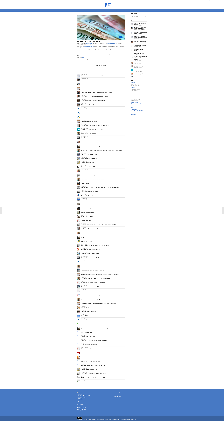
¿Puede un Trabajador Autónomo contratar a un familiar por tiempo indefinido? (97, 328)
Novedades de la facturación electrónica (89, 121)
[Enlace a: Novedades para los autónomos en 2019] (78, 357)
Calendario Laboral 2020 (86, 290)
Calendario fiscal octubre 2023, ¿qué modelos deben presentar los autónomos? (97, 175)
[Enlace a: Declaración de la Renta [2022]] (78, 195)
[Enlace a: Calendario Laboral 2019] (78, 348)
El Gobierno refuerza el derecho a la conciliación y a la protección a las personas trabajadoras (100, 187)
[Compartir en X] (95, 68)
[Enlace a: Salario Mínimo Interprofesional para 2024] (78, 158)
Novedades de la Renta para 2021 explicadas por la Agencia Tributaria (95, 245)
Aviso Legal (116, 395)
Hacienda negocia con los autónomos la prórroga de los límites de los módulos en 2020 (98, 303)
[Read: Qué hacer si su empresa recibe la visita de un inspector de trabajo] (132, 33)
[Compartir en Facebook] (83, 68)
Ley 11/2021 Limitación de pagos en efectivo (90, 253)
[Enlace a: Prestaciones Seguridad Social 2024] (78, 166)
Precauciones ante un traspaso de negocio (89, 141)
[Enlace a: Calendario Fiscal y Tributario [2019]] (78, 336)
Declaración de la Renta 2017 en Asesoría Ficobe (90, 361)
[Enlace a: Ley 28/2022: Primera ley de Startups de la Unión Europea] (78, 208)
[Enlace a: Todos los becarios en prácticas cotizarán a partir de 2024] (78, 179)
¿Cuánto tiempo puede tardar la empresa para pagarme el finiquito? (94, 96)
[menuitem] (103, 10)
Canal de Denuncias (137, 395)
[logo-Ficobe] (111, 5)
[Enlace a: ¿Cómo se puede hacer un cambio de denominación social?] (78, 100)
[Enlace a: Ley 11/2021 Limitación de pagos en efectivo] (78, 253)
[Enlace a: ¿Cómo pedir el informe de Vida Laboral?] (78, 344)
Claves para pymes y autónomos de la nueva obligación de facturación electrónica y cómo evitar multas (102, 79)
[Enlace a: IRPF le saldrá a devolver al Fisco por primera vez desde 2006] (78, 365)
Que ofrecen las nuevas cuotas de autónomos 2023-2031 (92, 232)
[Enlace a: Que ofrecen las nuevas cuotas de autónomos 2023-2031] (78, 233)
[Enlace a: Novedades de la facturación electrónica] (78, 121)
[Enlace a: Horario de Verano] (78, 307)
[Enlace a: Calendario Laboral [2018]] (78, 382)
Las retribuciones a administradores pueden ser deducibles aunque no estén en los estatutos (100, 88)
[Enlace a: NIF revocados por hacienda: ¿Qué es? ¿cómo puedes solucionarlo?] (78, 204)
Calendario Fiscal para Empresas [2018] (89, 369)
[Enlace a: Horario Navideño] (78, 353)
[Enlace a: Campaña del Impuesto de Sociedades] (78, 311)
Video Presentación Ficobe (86, 332)
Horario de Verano (85, 307)
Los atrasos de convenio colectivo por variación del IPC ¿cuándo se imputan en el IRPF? (98, 224)
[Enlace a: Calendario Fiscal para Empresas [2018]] (78, 369)
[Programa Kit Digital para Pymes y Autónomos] (223, 210)
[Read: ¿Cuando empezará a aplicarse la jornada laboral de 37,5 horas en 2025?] (132, 66)
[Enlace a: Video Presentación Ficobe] (78, 332)
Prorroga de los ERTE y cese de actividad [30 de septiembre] (93, 282)
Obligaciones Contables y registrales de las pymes (91, 104)
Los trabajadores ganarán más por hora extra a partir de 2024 (93, 170)
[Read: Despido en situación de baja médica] (132, 74)
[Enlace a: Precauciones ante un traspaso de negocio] (78, 142)
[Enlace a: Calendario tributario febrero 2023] (78, 199)
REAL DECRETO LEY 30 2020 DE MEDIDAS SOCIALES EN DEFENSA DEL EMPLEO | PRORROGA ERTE (100, 274)
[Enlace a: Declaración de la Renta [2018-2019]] (78, 319)
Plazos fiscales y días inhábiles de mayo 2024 (90, 154)
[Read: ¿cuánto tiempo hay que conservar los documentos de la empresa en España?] (132, 42)
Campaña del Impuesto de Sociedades (88, 311)
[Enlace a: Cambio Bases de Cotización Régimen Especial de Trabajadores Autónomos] (78, 324)
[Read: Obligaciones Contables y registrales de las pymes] (132, 50)
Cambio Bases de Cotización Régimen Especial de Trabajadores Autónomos (96, 324)
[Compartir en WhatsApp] (107, 68)
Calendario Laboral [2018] (86, 381)
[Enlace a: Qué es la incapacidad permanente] (78, 212)
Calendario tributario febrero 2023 (88, 199)
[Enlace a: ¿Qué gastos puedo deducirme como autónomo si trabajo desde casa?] (78, 340)
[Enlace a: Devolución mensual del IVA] (78, 137)
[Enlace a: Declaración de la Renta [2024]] (78, 108)
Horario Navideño (84, 352)
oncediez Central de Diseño (132, 419)
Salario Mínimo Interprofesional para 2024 (89, 158)
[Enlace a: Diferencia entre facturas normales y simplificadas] (78, 257)
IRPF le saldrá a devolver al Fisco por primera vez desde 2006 (93, 365)
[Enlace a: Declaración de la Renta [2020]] (78, 262)
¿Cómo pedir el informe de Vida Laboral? (89, 344)
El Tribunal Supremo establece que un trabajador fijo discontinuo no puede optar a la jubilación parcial (101, 150)
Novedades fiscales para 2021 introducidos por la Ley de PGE (93, 270)
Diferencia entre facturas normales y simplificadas (91, 257)
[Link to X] (219, 5)
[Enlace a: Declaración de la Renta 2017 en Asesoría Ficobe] (78, 361)
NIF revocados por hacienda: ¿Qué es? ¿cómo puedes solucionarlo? (94, 204)
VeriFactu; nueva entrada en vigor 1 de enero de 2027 (91, 75)
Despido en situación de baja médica (88, 133)
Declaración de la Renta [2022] (87, 195)
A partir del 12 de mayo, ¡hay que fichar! (89, 315)
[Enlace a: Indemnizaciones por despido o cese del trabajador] (78, 146)
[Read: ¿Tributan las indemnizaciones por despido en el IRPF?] (132, 70)
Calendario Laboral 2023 (86, 220)
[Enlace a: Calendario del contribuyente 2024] (78, 162)
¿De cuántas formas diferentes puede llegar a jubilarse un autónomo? (95, 299)
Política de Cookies (117, 396)
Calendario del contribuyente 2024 (88, 162)
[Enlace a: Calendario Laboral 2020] (78, 290)
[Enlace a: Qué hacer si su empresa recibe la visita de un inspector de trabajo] (78, 84)
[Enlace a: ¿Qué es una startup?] (78, 183)
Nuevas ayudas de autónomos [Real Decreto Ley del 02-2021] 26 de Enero (96, 266)
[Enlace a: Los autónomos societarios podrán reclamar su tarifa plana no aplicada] (78, 278)
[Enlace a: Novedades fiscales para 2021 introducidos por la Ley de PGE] (78, 270)
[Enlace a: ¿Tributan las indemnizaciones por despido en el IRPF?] (78, 129)
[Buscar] (122, 10)
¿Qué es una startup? (85, 183)
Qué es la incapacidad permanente (88, 212)
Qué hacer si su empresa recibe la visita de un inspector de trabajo (94, 84)
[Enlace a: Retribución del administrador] (78, 216)
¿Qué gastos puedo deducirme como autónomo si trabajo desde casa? (95, 340)
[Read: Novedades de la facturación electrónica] (132, 63)
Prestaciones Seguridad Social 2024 (88, 166)
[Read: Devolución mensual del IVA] (132, 77)
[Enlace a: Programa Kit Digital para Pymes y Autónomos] (78, 249)
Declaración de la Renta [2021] (87, 241)
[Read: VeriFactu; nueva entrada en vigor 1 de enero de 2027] (132, 24)
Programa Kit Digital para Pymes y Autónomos (90, 249)
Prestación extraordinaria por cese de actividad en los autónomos (94, 286)
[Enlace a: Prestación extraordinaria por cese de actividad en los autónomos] (78, 286)
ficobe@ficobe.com (80, 404)
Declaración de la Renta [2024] (87, 108)
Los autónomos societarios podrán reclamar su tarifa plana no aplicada (95, 278)
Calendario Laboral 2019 (86, 348)
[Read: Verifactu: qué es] (132, 60)
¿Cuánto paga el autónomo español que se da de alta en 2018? (93, 373)
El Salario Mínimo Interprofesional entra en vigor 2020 (92, 295)
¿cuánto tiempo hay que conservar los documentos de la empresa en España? (96, 92)
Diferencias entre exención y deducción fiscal (90, 191)
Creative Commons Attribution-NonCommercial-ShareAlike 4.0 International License (98, 419)
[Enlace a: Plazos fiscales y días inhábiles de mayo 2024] (78, 154)
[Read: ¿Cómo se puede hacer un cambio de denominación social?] (132, 46)
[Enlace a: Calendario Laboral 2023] (78, 220)
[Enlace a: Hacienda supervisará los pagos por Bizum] (78, 113)
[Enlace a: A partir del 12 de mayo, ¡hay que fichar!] (78, 315)
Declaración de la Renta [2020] (87, 261)
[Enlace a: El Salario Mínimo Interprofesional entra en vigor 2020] (78, 295)
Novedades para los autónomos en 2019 (89, 357)
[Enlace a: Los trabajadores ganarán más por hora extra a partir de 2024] (78, 171)
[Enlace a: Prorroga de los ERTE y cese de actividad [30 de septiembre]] (78, 282)
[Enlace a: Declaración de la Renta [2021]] (78, 241)
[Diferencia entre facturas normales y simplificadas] (1, 210)
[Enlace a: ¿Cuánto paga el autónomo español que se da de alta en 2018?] (78, 373)
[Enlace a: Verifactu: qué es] (78, 117)
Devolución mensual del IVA (86, 137)
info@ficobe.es (133, 96)
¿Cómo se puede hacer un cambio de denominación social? (93, 100)
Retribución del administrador (87, 216)
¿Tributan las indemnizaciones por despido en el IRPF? (92, 129)
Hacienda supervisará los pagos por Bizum (89, 113)
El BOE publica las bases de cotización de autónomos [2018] (93, 377)
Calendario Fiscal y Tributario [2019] (88, 336)
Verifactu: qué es (84, 117)
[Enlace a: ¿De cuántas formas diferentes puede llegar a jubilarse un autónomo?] (78, 299)
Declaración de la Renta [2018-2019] (88, 319)
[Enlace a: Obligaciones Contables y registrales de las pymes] (78, 104)
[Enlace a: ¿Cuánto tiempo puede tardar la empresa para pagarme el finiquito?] (78, 96)
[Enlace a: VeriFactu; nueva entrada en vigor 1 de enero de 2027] (78, 75)
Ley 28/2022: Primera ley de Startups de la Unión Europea (92, 208)
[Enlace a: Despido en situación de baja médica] (78, 133)
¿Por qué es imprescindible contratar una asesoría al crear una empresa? (95, 237)
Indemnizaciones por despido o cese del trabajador (91, 146)
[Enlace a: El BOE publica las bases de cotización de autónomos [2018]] (78, 377)
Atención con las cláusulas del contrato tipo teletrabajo (92, 228)
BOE (83, 57)
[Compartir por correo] (119, 68)
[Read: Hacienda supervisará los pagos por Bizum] (132, 57)
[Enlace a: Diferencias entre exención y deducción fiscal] (78, 191)
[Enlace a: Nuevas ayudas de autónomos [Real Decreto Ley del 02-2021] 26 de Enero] (78, 266)
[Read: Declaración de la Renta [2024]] (132, 54)
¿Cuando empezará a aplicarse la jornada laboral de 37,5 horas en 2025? (95, 125)
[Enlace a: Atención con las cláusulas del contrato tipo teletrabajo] (78, 228)
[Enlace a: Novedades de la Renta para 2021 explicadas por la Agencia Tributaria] (78, 245)
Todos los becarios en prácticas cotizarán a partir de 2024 (92, 179)
